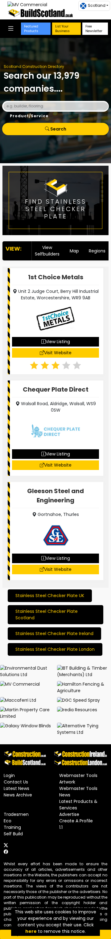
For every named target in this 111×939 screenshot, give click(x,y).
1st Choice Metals (55, 277)
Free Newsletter (93, 28)
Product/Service (29, 115)
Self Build (13, 834)
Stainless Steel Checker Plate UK (49, 595)
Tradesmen (16, 814)
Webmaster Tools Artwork (78, 778)
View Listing (58, 342)
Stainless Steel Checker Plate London (55, 649)
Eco (7, 821)
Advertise (69, 814)
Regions (97, 251)
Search (57, 129)
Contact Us (16, 782)
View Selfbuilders (47, 250)
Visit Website (58, 353)
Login (9, 775)
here (31, 931)
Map (74, 251)
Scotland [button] (96, 5)
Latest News (16, 788)
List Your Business (62, 28)
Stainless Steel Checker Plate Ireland (54, 633)
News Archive (18, 795)
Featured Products (31, 28)
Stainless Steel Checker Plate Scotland (46, 614)
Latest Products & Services (78, 804)
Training (12, 827)
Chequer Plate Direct (55, 389)
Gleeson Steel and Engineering (55, 496)
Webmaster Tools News (78, 791)
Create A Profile (76, 821)
